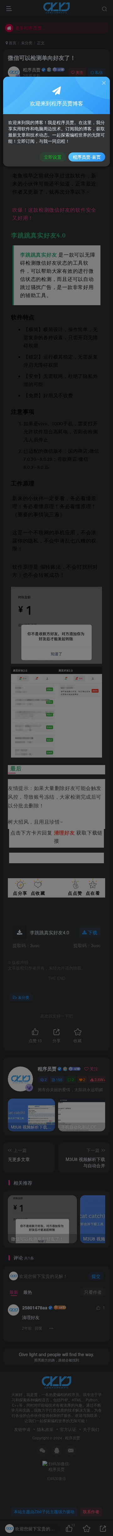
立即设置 (53, 157)
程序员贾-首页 (87, 157)
